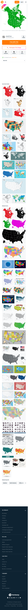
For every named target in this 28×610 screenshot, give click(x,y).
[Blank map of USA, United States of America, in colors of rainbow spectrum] (8, 388)
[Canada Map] (9, 176)
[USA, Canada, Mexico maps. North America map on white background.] (7, 186)
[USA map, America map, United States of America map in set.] (13, 501)
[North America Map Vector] (7, 125)
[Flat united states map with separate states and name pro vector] (8, 485)
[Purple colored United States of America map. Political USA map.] (9, 294)
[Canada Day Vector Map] (8, 135)
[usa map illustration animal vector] (6, 456)
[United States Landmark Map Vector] (8, 205)
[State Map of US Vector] (19, 214)
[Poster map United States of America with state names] (8, 518)
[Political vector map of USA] (13, 445)
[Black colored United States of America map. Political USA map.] (13, 307)
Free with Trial (14, 42)
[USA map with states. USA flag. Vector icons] (10, 464)
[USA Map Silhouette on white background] (7, 362)
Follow (23, 37)
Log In (22, 2)
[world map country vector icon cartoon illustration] (8, 406)
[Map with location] (9, 167)
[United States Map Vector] (13, 235)
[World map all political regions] (9, 196)
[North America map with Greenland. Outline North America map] (6, 248)
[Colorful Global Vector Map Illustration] (8, 223)
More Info (5, 60)
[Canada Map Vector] (6, 159)
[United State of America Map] (13, 148)
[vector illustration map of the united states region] (8, 335)
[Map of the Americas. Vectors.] (8, 433)
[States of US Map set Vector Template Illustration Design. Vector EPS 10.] (8, 568)
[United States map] (7, 214)
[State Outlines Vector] (7, 344)
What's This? (14, 57)
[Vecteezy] (2, 2)
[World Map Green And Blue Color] (9, 257)
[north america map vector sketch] (19, 103)
